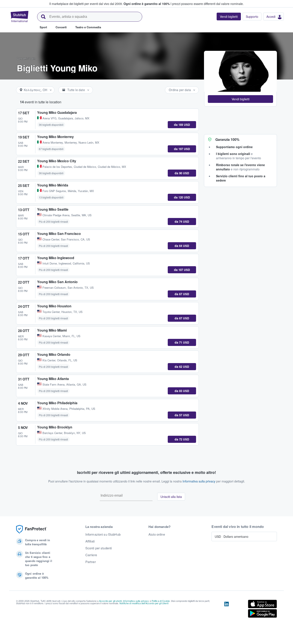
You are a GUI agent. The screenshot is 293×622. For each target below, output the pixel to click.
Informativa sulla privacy (199, 481)
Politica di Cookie (161, 600)
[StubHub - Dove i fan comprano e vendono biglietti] (19, 16)
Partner (90, 561)
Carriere (91, 555)
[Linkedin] (226, 609)
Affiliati (90, 541)
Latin (33, 58)
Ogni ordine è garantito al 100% (147, 4)
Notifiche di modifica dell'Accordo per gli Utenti (143, 603)
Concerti (22, 58)
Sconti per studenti (98, 548)
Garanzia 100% (227, 139)
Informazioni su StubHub (103, 534)
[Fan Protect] (31, 529)
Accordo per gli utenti (110, 600)
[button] (240, 99)
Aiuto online (156, 534)
